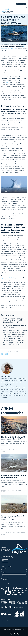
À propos (10, 1)
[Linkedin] (8, 354)
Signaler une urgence (21, 3)
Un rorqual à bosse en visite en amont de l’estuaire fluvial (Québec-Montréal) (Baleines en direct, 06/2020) (14, 320)
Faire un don (23, 1)
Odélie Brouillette (4, 449)
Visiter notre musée (7, 556)
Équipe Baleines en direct (6, 532)
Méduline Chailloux (5, 490)
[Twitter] (5, 354)
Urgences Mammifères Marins (7, 351)
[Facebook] (2, 354)
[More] (11, 354)
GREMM (7, 82)
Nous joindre (16, 1)
